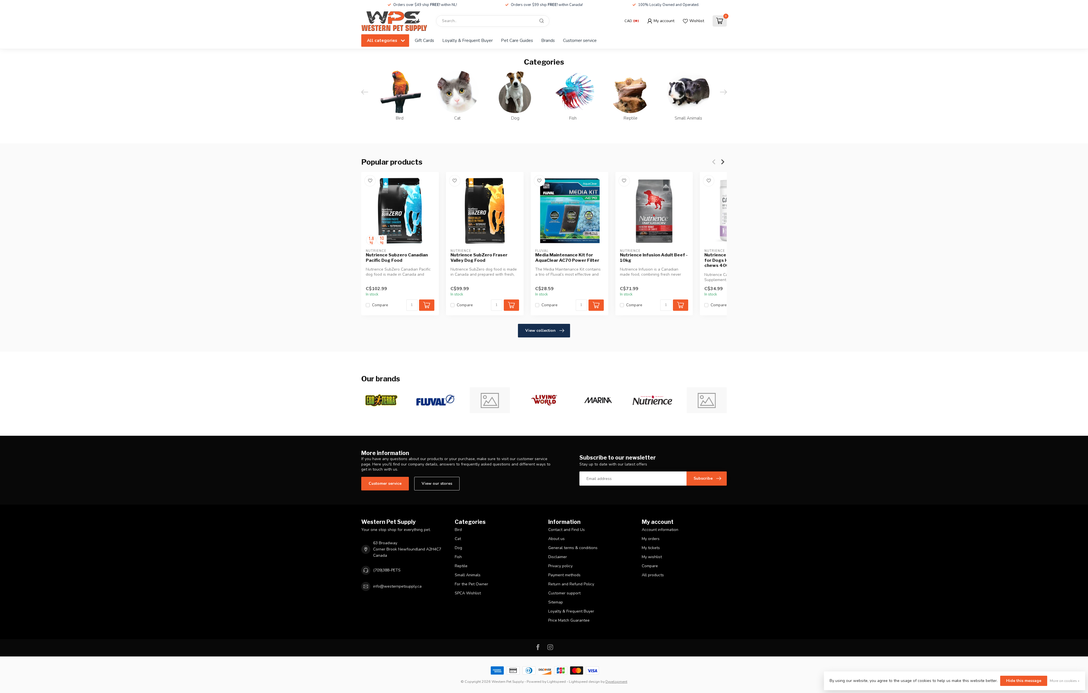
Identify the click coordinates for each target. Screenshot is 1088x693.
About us (556, 538)
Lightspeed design (584, 681)
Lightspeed (556, 681)
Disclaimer (557, 557)
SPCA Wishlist (468, 593)
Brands (548, 40)
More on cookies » (1065, 680)
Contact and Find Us (566, 529)
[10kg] (381, 240)
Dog (458, 547)
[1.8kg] (371, 240)
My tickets (651, 547)
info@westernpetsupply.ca (397, 586)
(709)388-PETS (387, 570)
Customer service (580, 40)
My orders (651, 538)
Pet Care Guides (517, 40)
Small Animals (468, 575)
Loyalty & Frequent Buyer (467, 40)
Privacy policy (560, 566)
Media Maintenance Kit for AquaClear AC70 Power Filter (567, 257)
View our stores (437, 483)
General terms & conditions (573, 547)
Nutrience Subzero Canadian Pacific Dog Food (397, 257)
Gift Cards (424, 40)
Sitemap (555, 602)
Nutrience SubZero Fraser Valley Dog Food (478, 257)
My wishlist (652, 557)
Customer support (564, 593)
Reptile (461, 566)
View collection (540, 330)
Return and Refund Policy (571, 584)
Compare (380, 305)
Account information (660, 529)
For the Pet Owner (471, 584)
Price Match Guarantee (569, 620)
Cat (458, 538)
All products (653, 575)
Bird (458, 529)
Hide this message (1023, 680)
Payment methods (564, 575)
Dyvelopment (616, 681)
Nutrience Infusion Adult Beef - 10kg (654, 257)
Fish (458, 557)
